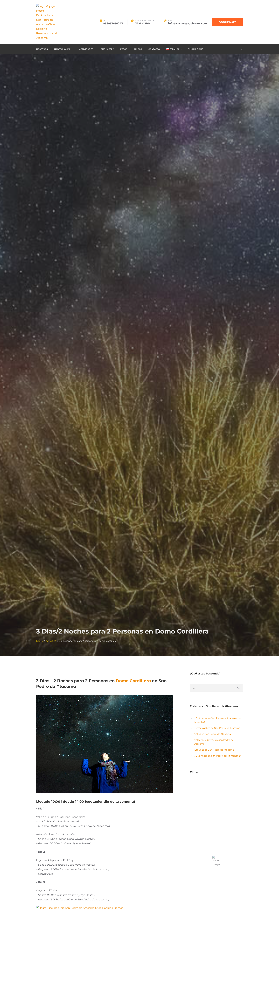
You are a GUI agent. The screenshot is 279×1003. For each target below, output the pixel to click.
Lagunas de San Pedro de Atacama (214, 749)
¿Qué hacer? (107, 49)
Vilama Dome (195, 49)
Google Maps (227, 22)
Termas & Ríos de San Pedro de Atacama (217, 728)
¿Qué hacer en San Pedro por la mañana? (217, 755)
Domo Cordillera (134, 680)
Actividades (86, 49)
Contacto (154, 49)
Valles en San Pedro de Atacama (212, 734)
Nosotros (42, 49)
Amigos (138, 49)
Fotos (123, 49)
